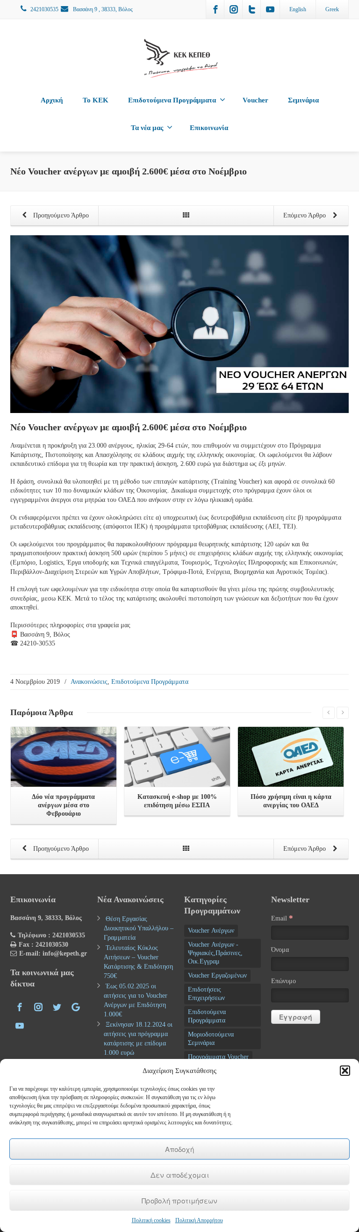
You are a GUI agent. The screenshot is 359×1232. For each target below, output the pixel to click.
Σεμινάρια (303, 100)
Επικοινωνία (209, 127)
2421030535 (44, 9)
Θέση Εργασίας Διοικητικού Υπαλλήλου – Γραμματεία (138, 928)
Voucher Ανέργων (211, 930)
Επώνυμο (283, 981)
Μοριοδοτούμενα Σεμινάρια (211, 1038)
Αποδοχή (179, 1149)
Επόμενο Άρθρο (305, 215)
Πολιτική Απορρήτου (199, 1220)
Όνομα (280, 949)
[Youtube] (270, 9)
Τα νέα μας (147, 127)
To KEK (95, 100)
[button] (345, 1070)
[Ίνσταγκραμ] (233, 9)
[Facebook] (215, 9)
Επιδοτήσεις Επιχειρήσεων (206, 993)
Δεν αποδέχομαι (180, 1175)
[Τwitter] (252, 9)
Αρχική (52, 100)
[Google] (75, 1007)
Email (282, 917)
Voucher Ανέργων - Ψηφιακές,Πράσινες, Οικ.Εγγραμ (215, 953)
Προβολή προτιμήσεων (179, 1200)
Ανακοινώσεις (89, 681)
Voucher (255, 100)
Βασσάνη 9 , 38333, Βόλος (102, 9)
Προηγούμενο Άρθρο (60, 215)
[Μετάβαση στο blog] (186, 215)
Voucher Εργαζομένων (217, 975)
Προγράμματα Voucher (218, 1056)
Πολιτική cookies (151, 1220)
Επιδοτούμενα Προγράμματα (172, 100)
